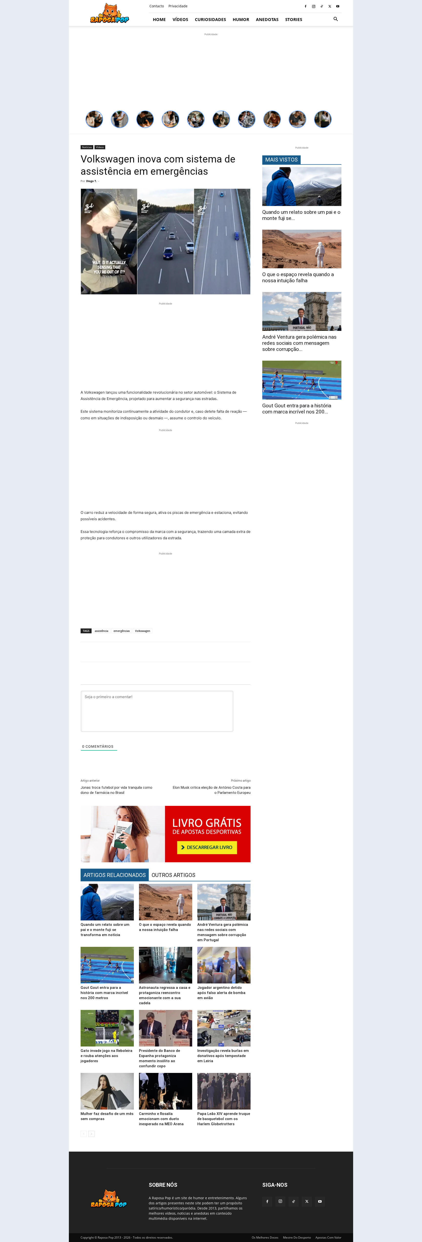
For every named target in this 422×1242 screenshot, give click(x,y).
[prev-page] (84, 1134)
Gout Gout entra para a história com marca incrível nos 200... (296, 409)
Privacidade (178, 6)
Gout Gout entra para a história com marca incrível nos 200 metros (104, 992)
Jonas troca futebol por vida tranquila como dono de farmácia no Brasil (116, 790)
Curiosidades (210, 19)
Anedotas (267, 19)
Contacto (156, 6)
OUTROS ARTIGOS (173, 875)
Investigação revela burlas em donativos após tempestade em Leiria (223, 1055)
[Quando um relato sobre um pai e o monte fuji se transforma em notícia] (107, 902)
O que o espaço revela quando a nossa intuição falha (298, 277)
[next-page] (91, 1134)
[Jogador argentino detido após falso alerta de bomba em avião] (224, 965)
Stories (293, 19)
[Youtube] (337, 6)
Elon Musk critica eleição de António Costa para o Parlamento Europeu (212, 790)
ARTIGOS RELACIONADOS (115, 875)
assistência (101, 631)
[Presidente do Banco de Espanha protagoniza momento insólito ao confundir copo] (165, 1028)
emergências (122, 631)
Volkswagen (142, 631)
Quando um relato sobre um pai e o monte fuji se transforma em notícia (105, 929)
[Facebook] (305, 6)
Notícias (87, 147)
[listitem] (94, 119)
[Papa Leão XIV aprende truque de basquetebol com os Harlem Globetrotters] (224, 1091)
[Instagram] (313, 6)
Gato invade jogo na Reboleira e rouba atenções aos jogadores (106, 1055)
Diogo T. (91, 181)
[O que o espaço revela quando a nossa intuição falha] (165, 902)
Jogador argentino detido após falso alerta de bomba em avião (221, 992)
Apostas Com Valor (328, 1237)
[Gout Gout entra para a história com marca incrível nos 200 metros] (107, 965)
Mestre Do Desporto (297, 1237)
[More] (344, 652)
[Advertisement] (211, 71)
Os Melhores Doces (265, 1237)
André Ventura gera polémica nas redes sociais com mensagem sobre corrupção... (299, 343)
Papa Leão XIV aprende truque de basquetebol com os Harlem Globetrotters (223, 1119)
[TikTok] (321, 6)
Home (159, 19)
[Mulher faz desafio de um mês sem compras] (107, 1091)
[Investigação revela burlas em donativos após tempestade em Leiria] (224, 1028)
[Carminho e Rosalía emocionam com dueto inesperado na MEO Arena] (165, 1091)
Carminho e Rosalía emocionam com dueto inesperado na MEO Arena (161, 1119)
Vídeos (180, 19)
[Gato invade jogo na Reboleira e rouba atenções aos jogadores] (107, 1028)
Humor (241, 19)
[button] (335, 19)
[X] (329, 6)
